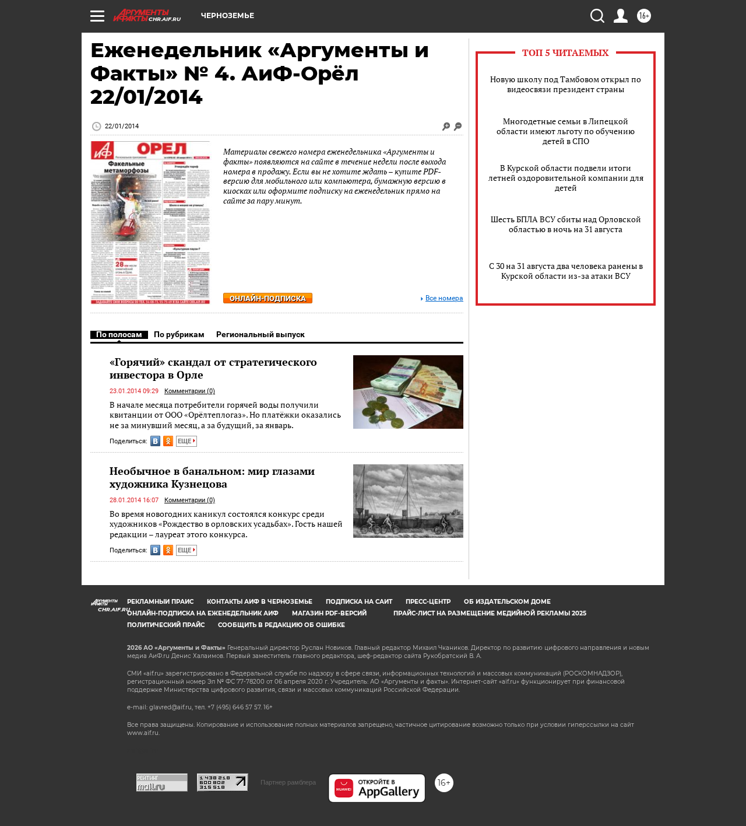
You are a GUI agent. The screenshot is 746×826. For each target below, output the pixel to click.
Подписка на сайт (359, 602)
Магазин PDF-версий (329, 613)
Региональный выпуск (260, 334)
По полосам (119, 334)
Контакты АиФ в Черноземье (259, 602)
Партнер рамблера (288, 782)
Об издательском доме (507, 602)
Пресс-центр (428, 602)
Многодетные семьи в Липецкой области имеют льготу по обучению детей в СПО (566, 131)
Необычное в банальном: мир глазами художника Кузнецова (212, 477)
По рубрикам (179, 334)
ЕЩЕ (185, 441)
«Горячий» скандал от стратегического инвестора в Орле (213, 368)
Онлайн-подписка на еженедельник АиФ (203, 613)
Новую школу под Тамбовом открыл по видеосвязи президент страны (565, 84)
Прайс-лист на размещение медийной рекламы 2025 (489, 613)
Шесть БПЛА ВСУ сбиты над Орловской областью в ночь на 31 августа (566, 224)
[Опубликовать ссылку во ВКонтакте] (155, 441)
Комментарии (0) (189, 391)
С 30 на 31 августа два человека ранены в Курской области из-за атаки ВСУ (566, 271)
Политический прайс (166, 625)
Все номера (444, 298)
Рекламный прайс (160, 602)
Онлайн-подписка (268, 298)
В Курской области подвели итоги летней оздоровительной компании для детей (565, 177)
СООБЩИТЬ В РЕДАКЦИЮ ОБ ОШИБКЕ (281, 625)
